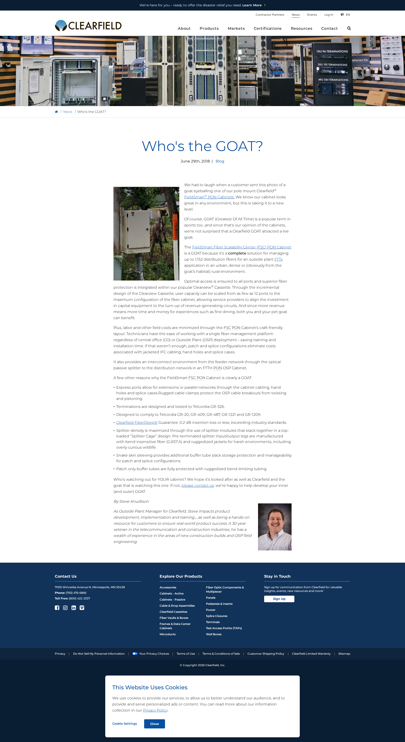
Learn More (200, 5)
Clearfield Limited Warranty (311, 653)
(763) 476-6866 (76, 592)
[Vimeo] (81, 607)
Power (210, 610)
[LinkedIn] (73, 607)
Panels (210, 597)
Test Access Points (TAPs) (224, 628)
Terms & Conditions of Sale (221, 653)
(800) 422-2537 (79, 598)
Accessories (168, 587)
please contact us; (198, 485)
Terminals (213, 622)
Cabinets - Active (172, 593)
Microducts (168, 634)
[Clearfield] (56, 112)
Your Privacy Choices (154, 653)
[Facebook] (56, 607)
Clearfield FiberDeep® (137, 422)
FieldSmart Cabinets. (209, 197)
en (348, 14)
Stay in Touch (277, 576)
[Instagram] (65, 607)
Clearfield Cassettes (173, 611)
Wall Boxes (213, 634)
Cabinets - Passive (172, 599)
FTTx (278, 259)
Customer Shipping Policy (266, 653)
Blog (220, 161)
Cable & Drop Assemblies (177, 605)
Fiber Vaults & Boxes (174, 618)
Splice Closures (216, 616)
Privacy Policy (155, 710)
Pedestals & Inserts (219, 603)
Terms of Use (186, 653)
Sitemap (344, 653)
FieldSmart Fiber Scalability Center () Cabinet (241, 247)
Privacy (60, 653)
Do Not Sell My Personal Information (99, 653)
